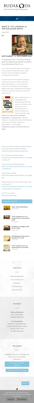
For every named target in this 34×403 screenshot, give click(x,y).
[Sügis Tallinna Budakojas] (7, 209)
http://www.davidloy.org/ (9, 195)
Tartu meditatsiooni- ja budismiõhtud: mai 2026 (20, 246)
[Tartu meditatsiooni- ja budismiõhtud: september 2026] (7, 218)
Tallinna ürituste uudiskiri (17, 364)
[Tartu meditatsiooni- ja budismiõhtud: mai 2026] (7, 248)
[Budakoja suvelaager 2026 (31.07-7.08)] (7, 228)
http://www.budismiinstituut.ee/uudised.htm (15, 151)
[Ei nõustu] (31, 397)
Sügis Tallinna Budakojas (20, 207)
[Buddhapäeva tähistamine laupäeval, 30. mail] (7, 238)
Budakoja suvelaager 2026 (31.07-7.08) (20, 227)
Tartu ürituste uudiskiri (17, 370)
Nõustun (11, 399)
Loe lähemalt (21, 399)
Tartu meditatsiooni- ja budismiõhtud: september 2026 (21, 218)
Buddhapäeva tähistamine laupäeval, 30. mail (20, 237)
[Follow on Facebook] (17, 389)
